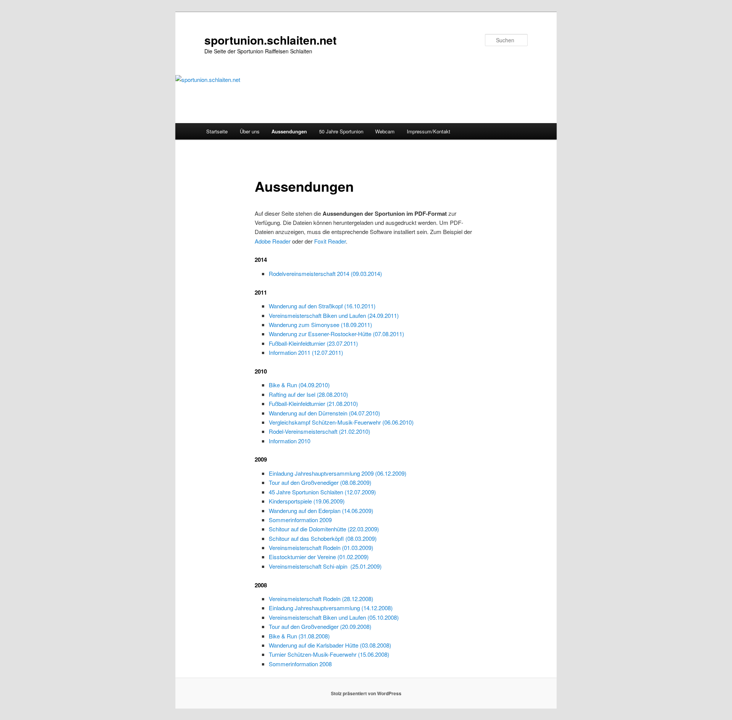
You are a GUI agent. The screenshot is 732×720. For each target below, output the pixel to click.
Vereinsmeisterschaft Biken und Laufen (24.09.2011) (334, 315)
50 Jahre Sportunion (341, 131)
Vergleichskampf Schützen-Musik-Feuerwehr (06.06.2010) (341, 422)
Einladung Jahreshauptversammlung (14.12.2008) (331, 608)
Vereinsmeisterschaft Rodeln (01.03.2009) (321, 548)
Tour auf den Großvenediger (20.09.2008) (320, 626)
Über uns (250, 131)
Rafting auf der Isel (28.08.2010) (308, 394)
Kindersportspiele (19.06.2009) (307, 501)
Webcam (385, 131)
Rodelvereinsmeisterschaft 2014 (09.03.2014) (325, 273)
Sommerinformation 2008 (300, 664)
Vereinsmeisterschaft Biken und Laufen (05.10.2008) (334, 617)
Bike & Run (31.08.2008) (299, 636)
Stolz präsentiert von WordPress (366, 693)
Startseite (217, 131)
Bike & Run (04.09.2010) (299, 385)
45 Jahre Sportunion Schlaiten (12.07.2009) (322, 492)
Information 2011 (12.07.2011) (306, 352)
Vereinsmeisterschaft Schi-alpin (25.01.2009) (325, 566)
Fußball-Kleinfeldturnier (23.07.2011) (313, 343)
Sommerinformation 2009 (300, 520)
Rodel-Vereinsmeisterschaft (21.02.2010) (319, 431)
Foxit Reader (330, 241)
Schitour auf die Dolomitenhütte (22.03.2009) (324, 529)
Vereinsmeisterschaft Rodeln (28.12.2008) (321, 599)
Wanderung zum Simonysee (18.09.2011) (320, 325)
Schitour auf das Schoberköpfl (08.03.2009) (323, 538)
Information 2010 (289, 441)
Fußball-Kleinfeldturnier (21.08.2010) (313, 403)
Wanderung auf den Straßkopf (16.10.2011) (322, 306)
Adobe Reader (273, 241)
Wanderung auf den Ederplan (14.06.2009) (321, 511)
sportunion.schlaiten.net (270, 40)
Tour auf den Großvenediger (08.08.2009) (320, 482)
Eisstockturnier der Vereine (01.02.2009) (319, 557)
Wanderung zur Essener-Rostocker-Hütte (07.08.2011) (336, 334)
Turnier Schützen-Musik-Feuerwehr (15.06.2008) (329, 654)
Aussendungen (289, 131)
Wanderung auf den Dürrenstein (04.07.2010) (324, 413)
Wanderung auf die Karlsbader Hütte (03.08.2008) (330, 645)
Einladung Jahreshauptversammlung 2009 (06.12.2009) (337, 473)
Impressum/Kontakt (428, 131)
